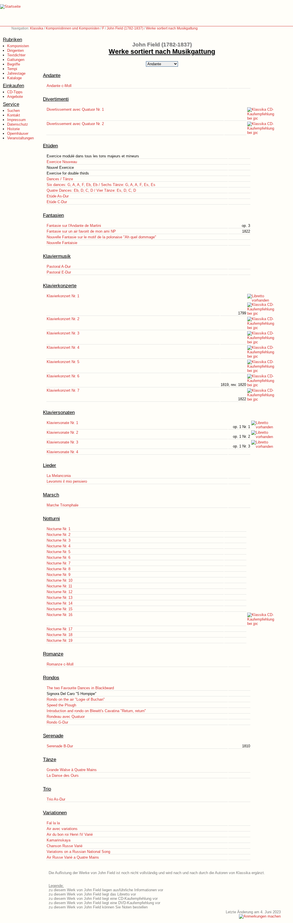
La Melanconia (59, 476)
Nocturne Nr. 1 (58, 529)
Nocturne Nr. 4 (58, 546)
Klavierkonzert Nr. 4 (63, 347)
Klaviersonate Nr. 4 (62, 452)
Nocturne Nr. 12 (59, 592)
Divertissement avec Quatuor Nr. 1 (75, 109)
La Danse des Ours (63, 775)
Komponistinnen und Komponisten (73, 28)
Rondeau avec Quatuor (66, 716)
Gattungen (15, 60)
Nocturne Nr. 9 (58, 575)
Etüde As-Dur (58, 196)
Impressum (16, 120)
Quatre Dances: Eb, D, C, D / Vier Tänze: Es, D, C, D (91, 190)
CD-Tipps (15, 92)
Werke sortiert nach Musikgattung (172, 28)
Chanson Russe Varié (64, 846)
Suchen (13, 110)
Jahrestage (16, 73)
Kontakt (13, 115)
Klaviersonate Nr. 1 (62, 423)
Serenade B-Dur (60, 746)
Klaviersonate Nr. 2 (62, 432)
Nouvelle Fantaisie (62, 243)
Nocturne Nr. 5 (58, 552)
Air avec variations (62, 829)
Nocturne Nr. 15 (59, 609)
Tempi (12, 69)
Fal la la (53, 823)
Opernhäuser (17, 133)
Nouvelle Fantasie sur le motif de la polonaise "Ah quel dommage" (101, 237)
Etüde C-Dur (57, 202)
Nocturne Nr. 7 (58, 563)
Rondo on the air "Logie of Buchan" (76, 699)
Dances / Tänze (60, 179)
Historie (13, 129)
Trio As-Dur (56, 799)
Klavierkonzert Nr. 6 (63, 376)
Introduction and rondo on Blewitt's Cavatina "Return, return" (96, 711)
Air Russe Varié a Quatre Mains (73, 857)
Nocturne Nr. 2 (58, 534)
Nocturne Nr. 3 (58, 540)
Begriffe (13, 64)
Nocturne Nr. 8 (58, 569)
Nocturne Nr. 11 (59, 586)
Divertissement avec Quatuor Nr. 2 (75, 124)
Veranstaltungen (20, 138)
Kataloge (14, 78)
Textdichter (16, 55)
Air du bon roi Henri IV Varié (70, 834)
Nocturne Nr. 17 (59, 629)
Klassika (36, 28)
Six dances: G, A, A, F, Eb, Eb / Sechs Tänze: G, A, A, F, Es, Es (101, 185)
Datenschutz (17, 124)
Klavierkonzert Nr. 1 (63, 296)
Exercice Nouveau (62, 162)
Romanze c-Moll (60, 664)
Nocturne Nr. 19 (59, 640)
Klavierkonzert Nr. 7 (63, 390)
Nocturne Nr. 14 (59, 603)
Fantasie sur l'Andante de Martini (74, 225)
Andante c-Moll (59, 86)
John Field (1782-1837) (125, 28)
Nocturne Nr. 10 (59, 580)
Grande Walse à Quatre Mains (72, 770)
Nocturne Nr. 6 (58, 557)
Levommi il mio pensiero (67, 481)
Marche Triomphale (62, 505)
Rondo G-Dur (57, 722)
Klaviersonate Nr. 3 (62, 442)
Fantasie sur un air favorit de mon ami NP (81, 231)
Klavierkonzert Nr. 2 (63, 319)
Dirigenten (15, 50)
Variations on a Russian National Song (78, 851)
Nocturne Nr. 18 (59, 635)
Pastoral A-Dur (59, 266)
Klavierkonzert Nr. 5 (63, 362)
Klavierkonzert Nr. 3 (63, 333)
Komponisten (18, 46)
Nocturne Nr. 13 (59, 597)
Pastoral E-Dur (59, 272)
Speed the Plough (61, 705)
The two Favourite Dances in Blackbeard (80, 688)
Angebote (15, 96)
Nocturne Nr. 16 (59, 615)
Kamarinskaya (58, 840)
